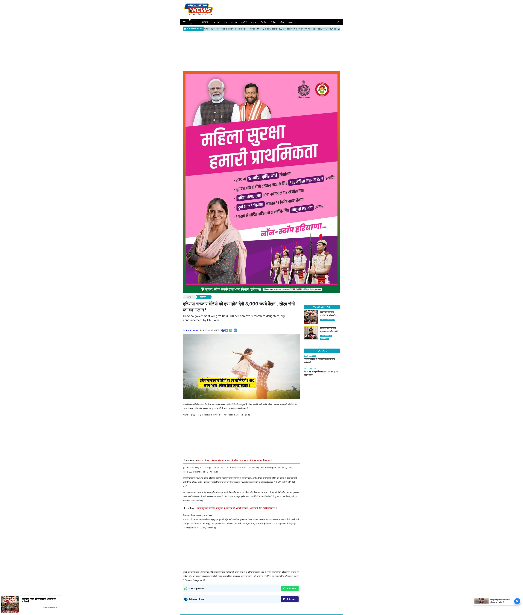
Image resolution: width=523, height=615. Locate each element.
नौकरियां (263, 22)
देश (225, 22)
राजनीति (244, 22)
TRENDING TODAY (322, 307)
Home (205, 22)
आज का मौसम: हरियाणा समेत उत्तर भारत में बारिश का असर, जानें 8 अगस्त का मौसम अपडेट (235, 460)
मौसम (282, 22)
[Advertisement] (261, 50)
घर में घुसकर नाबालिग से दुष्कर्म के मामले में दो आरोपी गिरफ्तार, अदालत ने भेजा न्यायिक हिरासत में (237, 508)
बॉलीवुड (273, 22)
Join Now (291, 588)
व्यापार (290, 22)
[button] (184, 22)
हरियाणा (234, 22)
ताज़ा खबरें (216, 22)
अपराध (253, 22)
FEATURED (322, 350)
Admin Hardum (192, 330)
